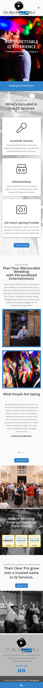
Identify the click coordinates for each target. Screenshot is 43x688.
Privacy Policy (22, 680)
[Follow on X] (23, 670)
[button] (18, 452)
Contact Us (21, 460)
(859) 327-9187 (21, 666)
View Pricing (21, 245)
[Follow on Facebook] (19, 670)
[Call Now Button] (21, 685)
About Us (21, 585)
